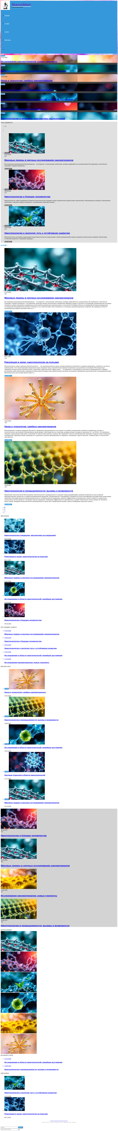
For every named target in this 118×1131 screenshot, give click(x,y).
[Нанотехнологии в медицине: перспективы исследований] (57, 526)
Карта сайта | (46, 1122)
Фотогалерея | (55, 1122)
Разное (74, 1122)
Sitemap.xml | (68, 1122)
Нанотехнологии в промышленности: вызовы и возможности (38, 491)
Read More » (8, 169)
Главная (6, 15)
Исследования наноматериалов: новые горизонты (29, 61)
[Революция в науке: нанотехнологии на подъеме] (57, 334)
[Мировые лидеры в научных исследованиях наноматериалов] (57, 269)
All (5, 126)
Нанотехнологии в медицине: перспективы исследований (33, 118)
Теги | (62, 1122)
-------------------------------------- (59, 1120)
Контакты (7, 40)
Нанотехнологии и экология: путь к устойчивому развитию (33, 71)
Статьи (6, 32)
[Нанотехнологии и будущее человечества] (57, 610)
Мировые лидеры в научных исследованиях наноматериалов (38, 160)
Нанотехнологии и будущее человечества (24, 109)
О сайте (6, 23)
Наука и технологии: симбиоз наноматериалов (26, 80)
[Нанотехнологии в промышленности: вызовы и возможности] (57, 462)
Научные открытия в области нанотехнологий (26, 90)
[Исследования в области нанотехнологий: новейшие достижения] (57, 589)
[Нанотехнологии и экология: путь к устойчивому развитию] (56, 982)
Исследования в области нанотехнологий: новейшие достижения (37, 99)
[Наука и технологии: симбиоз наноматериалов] (57, 398)
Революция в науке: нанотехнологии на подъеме (31, 362)
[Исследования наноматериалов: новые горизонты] (56, 879)
